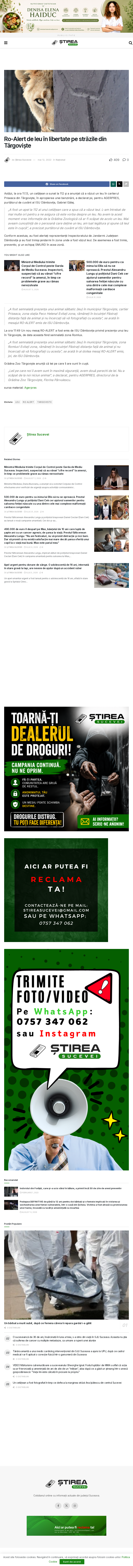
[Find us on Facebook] (58, 1506)
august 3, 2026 (31, 289)
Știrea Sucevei (23, 159)
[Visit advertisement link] (66, 16)
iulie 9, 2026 (32, 547)
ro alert (28, 402)
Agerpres (30, 387)
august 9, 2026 (29, 1212)
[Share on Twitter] (119, 184)
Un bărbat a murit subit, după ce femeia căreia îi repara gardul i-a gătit (47, 1323)
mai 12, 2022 (44, 159)
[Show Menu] (5, 43)
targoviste (44, 402)
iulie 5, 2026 (32, 573)
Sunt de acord (72, 1561)
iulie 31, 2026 (94, 297)
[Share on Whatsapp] (113, 184)
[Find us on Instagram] (75, 1506)
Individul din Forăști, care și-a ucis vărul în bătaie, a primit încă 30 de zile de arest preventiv (71, 1188)
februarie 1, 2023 (29, 1193)
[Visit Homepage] (65, 43)
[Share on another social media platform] (126, 184)
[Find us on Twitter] (66, 1506)
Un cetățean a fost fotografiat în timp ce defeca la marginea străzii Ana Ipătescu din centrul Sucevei (67, 1382)
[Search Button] (130, 43)
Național (60, 159)
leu (17, 402)
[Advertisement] (66, 58)
